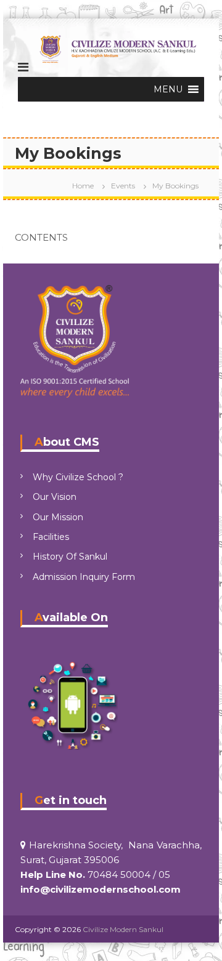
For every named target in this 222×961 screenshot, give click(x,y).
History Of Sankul (70, 556)
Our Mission (58, 517)
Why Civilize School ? (78, 477)
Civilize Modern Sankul (123, 929)
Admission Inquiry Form (84, 576)
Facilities (51, 536)
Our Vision (54, 496)
